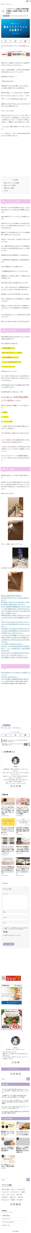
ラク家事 (23, 1192)
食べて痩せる (20, 1199)
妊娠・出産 (19, 1194)
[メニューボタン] (29, 1)
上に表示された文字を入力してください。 (12, 935)
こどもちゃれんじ (21, 1189)
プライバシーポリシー (8, 1222)
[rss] (20, 1074)
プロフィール (6, 1225)
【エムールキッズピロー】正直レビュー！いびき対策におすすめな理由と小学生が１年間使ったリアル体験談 (15, 1102)
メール (5, 917)
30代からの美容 (5, 1189)
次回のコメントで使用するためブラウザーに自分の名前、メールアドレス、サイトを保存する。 (16, 928)
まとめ (6, 190)
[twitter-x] (14, 786)
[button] (5, 41)
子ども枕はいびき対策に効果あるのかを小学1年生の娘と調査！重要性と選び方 (15, 1112)
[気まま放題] (2, 1)
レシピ (3, 1194)
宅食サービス (13, 1197)
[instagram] (17, 786)
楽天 (2, 385)
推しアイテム (6, 15)
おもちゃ (13, 1189)
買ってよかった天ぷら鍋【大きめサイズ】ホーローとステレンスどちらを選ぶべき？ (15, 1107)
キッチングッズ (5, 1192)
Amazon (7, 385)
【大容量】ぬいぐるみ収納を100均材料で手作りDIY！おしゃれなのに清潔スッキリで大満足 (14, 1096)
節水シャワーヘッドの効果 (11, 183)
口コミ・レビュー (8, 727)
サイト (4, 922)
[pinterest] (20, 786)
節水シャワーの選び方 (10, 185)
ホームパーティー (15, 1192)
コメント (5, 893)
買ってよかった (17, 727)
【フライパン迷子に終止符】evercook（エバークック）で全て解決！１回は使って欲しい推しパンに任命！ (15, 1090)
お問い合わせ (6, 1215)
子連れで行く (5, 1197)
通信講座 (13, 1199)
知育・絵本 (20, 1197)
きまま (15, 766)
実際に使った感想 (9, 188)
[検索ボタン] (27, 1)
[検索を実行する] (28, 1078)
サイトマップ (6, 1219)
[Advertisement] (15, 156)
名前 (4, 912)
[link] (11, 786)
